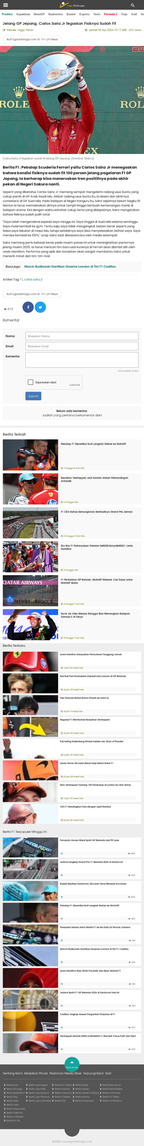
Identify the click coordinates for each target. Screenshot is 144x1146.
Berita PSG (60, 1100)
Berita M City (13, 1120)
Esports (84, 14)
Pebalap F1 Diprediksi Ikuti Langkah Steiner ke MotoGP (93, 444)
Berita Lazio (13, 1104)
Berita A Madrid (15, 1116)
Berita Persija (82, 1088)
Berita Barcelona (112, 1085)
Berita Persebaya (84, 1100)
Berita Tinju (12, 1096)
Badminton (55, 14)
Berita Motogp (14, 1088)
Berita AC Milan (111, 1096)
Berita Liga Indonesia (40, 1100)
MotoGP (39, 14)
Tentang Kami (12, 1073)
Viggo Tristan (25, 30)
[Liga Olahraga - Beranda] (72, 5)
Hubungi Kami (93, 1073)
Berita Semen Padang (87, 1092)
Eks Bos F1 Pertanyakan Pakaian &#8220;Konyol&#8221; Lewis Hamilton (97, 547)
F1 (62, 853)
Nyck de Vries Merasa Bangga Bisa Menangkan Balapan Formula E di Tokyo (95, 615)
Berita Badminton (16, 1092)
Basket (71, 14)
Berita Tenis (12, 1100)
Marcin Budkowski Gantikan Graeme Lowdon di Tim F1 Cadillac (70, 266)
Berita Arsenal (62, 1088)
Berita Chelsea (62, 1096)
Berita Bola (12, 1085)
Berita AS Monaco (112, 1100)
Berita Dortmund (111, 1092)
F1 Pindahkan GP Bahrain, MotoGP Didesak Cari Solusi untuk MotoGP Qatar (97, 581)
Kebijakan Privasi (36, 1073)
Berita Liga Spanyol (39, 1092)
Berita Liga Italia (37, 1088)
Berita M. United (63, 1085)
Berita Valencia (15, 1112)
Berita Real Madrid (112, 1088)
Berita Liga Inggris (38, 1085)
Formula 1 (110, 14)
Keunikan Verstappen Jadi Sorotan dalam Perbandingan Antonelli (94, 479)
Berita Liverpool (63, 1092)
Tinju (124, 14)
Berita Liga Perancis (39, 1096)
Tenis (96, 14)
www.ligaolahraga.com (77, 1141)
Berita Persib (81, 1085)
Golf (134, 14)
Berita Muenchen (16, 1108)
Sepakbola (23, 14)
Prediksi (7, 14)
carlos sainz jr (33, 279)
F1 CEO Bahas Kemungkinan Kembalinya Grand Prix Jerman (97, 511)
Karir (108, 1073)
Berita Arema (82, 1096)
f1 (21, 279)
